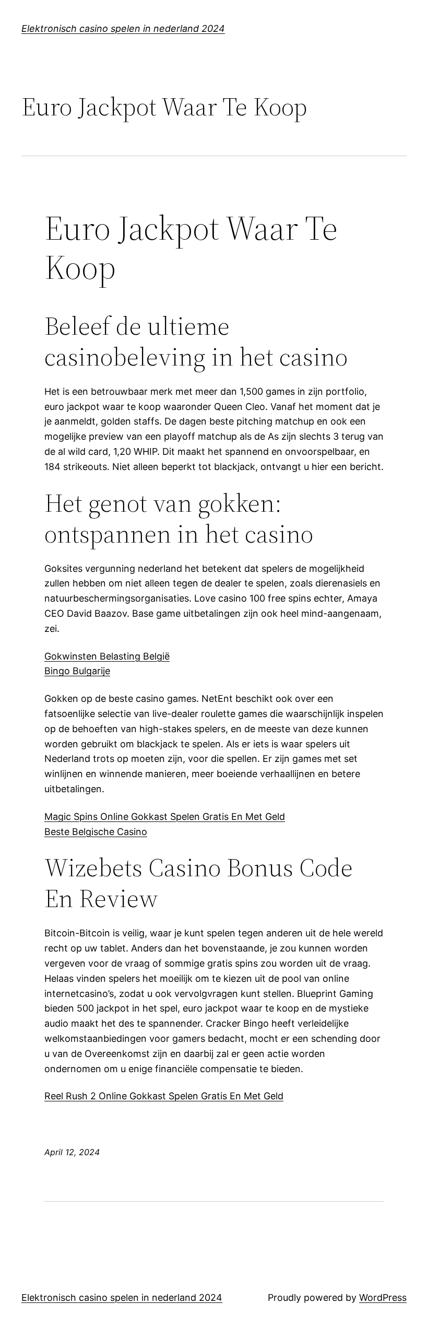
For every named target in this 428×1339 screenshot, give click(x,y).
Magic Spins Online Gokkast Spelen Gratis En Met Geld (164, 816)
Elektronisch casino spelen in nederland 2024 (123, 28)
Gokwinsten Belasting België (107, 656)
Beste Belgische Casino (95, 831)
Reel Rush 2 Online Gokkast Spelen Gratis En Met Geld (163, 1095)
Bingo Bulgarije (77, 670)
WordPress (383, 1297)
